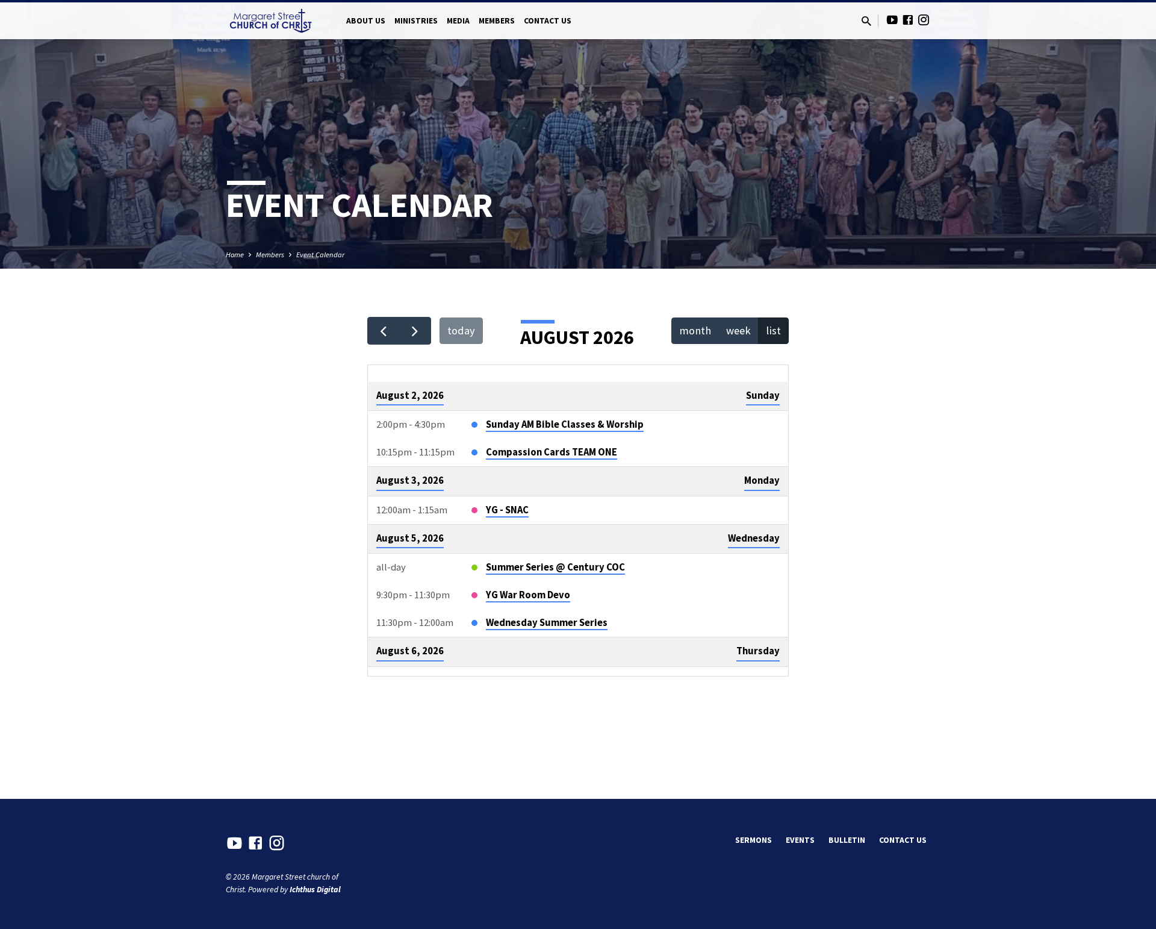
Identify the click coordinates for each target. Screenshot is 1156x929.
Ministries (416, 21)
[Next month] (415, 331)
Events (800, 840)
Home (235, 254)
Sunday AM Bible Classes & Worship (565, 424)
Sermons (753, 840)
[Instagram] (923, 20)
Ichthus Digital (315, 889)
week (738, 330)
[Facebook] (908, 20)
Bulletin (846, 840)
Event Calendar (320, 254)
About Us (365, 21)
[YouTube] (892, 20)
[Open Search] (866, 21)
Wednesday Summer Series (547, 622)
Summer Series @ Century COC (555, 567)
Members (497, 21)
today (461, 330)
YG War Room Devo (528, 595)
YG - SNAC (507, 510)
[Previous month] (383, 331)
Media (458, 21)
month (695, 330)
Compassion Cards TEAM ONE (551, 452)
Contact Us (547, 21)
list (773, 330)
